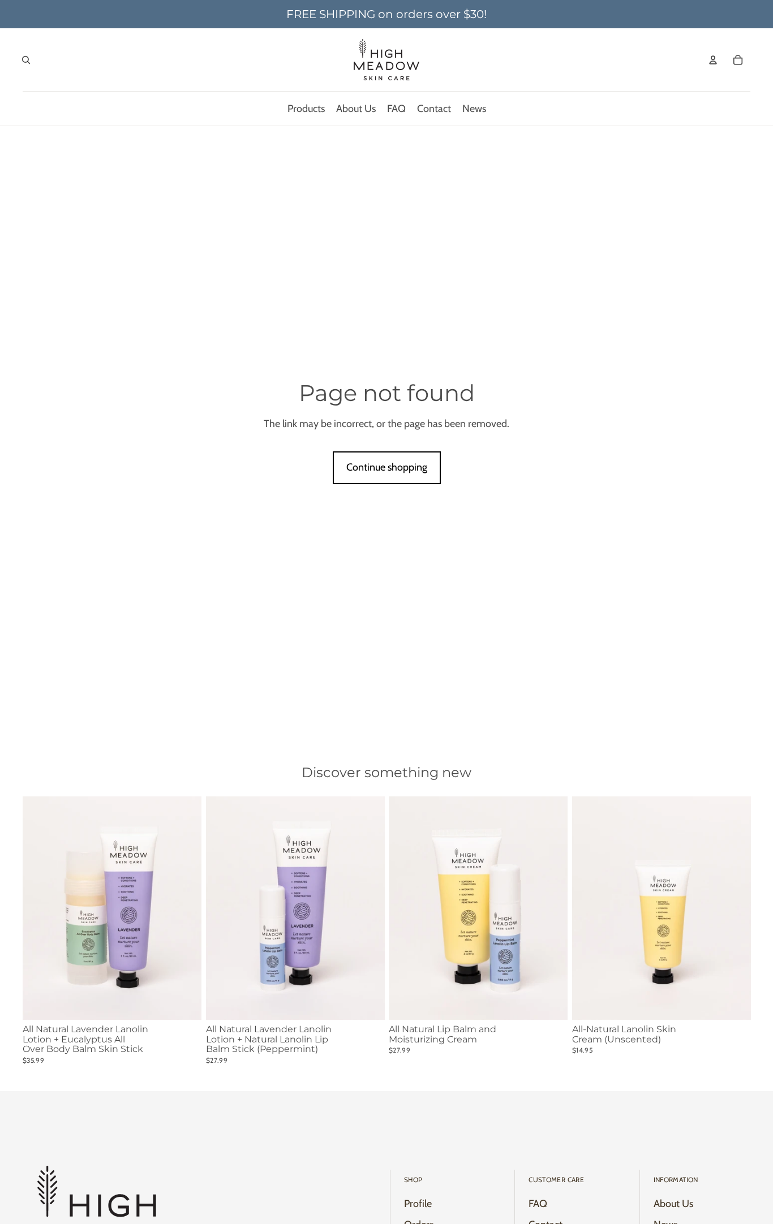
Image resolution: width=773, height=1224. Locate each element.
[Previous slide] (589, 907)
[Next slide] (733, 907)
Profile (418, 1203)
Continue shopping (386, 467)
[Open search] (26, 60)
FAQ (538, 1203)
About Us (673, 1203)
